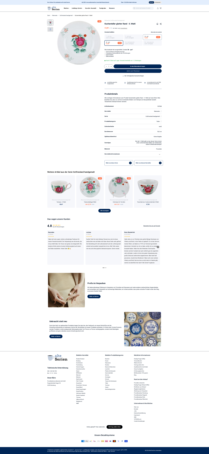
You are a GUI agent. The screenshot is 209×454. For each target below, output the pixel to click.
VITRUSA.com (137, 419)
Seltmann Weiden (80, 393)
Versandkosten (123, 28)
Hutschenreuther (80, 369)
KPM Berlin (79, 373)
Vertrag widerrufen (139, 365)
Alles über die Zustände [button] (156, 32)
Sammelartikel (109, 373)
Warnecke (54, 15)
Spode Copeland (80, 395)
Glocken (107, 365)
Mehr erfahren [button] (110, 56)
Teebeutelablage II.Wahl (90, 202)
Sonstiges (107, 377)
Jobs (135, 411)
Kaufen (151, 2)
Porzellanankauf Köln (139, 397)
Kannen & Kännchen (110, 367)
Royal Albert (79, 387)
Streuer (107, 379)
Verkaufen (158, 2)
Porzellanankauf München (141, 399)
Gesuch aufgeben (138, 369)
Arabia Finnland (80, 358)
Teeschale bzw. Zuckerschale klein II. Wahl (148, 202)
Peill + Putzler (79, 381)
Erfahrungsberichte (139, 371)
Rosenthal (78, 383)
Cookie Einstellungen (139, 421)
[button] (67, 8)
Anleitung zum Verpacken (140, 391)
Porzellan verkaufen (139, 383)
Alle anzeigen (104, 210)
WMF (77, 403)
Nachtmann (79, 379)
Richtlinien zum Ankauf (140, 387)
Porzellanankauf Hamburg (141, 393)
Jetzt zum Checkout (133, 71)
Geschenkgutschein (110, 389)
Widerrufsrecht (138, 362)
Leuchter (107, 369)
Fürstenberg (79, 365)
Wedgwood (79, 401)
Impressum (137, 415)
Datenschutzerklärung (140, 413)
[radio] (113, 37)
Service (107, 375)
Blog (135, 375)
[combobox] (143, 8)
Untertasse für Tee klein (119, 202)
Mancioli (78, 375)
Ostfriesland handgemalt (66, 15)
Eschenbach (79, 362)
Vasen (106, 387)
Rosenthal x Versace (81, 385)
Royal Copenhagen (81, 389)
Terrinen (107, 385)
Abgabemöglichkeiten (139, 389)
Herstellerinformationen (112, 154)
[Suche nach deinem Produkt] (134, 8)
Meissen (78, 377)
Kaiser (77, 371)
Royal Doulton (79, 391)
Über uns (136, 407)
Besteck (107, 358)
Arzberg (78, 361)
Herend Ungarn (80, 367)
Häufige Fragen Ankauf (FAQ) (141, 385)
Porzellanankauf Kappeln (140, 395)
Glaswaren (108, 362)
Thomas (78, 397)
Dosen (106, 361)
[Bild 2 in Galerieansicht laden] (50, 29)
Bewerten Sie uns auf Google (151, 226)
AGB (135, 417)
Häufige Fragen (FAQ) (139, 358)
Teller (158, 121)
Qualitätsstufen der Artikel (141, 367)
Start (48, 15)
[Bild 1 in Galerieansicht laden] (50, 23)
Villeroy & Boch (80, 399)
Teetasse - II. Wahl (61, 202)
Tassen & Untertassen (111, 381)
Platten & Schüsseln (110, 371)
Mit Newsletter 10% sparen (141, 373)
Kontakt (136, 409)
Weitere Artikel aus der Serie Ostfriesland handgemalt (71, 172)
